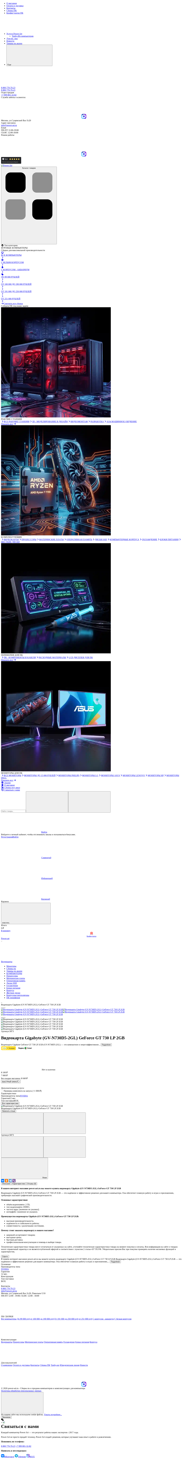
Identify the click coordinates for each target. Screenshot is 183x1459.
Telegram (22, 1457)
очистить (5, 923)
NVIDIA (24, 1096)
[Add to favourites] (64, 1123)
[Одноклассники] (6, 1180)
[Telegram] (61, 118)
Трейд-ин (55, 1365)
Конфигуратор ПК (14, 13)
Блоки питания (13, 988)
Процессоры (12, 976)
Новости (10, 41)
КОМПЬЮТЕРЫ (14, 973)
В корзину (5, 931)
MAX (32, 1457)
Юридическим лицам (69, 1365)
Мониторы (11, 966)
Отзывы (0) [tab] (31, 1184)
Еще (9, 65)
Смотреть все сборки (13, 303)
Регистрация (7, 837)
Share (44, 1178)
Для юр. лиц (12, 38)
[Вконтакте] (21, 118)
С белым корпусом (122, 1319)
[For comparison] (22, 1123)
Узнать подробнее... (53, 1414)
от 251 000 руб (85, 1319)
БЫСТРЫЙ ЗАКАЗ (9, 1082)
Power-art (5, 938)
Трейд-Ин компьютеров (22, 36)
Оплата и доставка (14, 6)
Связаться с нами (12, 790)
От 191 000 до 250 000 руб (66, 1319)
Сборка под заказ (12, 787)
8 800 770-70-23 (8, 87)
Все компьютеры (8, 1319)
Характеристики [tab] (18, 1184)
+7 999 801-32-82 (8, 95)
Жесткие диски (13, 993)
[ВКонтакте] (2, 1180)
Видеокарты (6, 961)
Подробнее (106, 1045)
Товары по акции (14, 43)
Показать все (7, 424)
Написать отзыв (8, 1111)
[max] (83, 118)
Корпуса (10, 990)
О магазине (11, 3)
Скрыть (5, 1256)
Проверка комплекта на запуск (23, 1091)
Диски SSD (11, 983)
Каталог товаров (29, 168)
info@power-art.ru (9, 125)
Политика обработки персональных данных (21, 1391)
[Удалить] (47, 802)
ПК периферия (13, 998)
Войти (15, 837)
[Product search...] (89, 802)
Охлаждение (12, 985)
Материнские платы (15, 978)
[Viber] (14, 1180)
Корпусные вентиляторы (17, 995)
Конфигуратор (91, 936)
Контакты (10, 8)
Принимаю (6, 1417)
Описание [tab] (6, 1184)
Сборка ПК (11, 10)
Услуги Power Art (14, 34)
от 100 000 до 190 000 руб (42, 1319)
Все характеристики (10, 1103)
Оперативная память (15, 981)
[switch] (2, 1091)
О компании (6, 1365)
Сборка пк (11, 968)
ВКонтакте (9, 1457)
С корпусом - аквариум (103, 1319)
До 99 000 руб (23, 1319)
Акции (7, 783)
